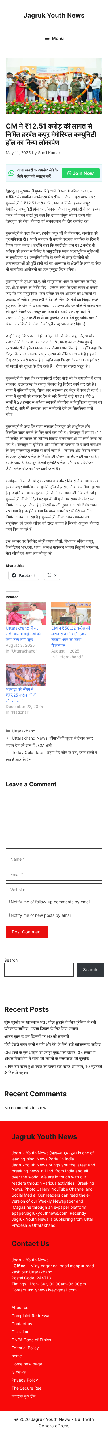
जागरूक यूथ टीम (23, 1396)
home (17, 1355)
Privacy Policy (25, 1379)
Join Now (83, 173)
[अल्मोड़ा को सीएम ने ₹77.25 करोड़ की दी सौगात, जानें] (26, 675)
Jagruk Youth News (54, 15)
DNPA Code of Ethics (31, 1339)
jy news (19, 1371)
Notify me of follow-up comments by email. (51, 901)
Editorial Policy (25, 1347)
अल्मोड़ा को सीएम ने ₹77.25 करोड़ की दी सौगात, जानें (21, 695)
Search (11, 960)
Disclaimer (21, 1331)
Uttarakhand (23, 730)
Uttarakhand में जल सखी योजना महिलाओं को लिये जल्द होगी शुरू (23, 633)
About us (20, 1307)
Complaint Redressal (31, 1315)
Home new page (27, 1363)
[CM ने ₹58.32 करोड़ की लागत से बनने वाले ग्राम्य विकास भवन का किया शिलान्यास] (71, 613)
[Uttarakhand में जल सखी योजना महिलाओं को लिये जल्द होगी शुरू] (26, 613)
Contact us (22, 1323)
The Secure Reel (27, 1388)
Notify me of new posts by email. (42, 915)
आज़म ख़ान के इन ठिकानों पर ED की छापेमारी (36, 1036)
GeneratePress (54, 1425)
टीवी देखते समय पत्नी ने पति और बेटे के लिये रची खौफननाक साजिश (52, 1044)
